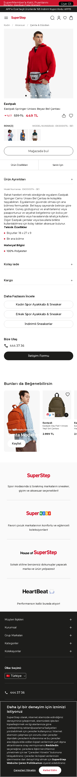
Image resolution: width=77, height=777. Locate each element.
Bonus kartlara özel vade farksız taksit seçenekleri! (38, 6)
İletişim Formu (38, 356)
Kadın (7, 25)
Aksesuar (20, 25)
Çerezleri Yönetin (25, 770)
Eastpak (10, 104)
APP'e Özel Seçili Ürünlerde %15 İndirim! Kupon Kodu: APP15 (38, 9)
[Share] (64, 116)
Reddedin (52, 745)
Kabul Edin (50, 770)
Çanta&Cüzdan (39, 25)
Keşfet (16, 443)
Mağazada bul (38, 151)
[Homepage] (18, 17)
